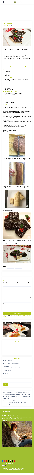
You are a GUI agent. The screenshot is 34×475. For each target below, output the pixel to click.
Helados (26, 396)
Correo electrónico (6, 303)
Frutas (21, 396)
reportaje (27, 400)
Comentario (5, 285)
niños (24, 398)
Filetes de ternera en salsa (8, 369)
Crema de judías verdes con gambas (9, 364)
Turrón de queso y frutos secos (26, 273)
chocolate (8, 268)
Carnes (22, 392)
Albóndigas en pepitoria (8, 360)
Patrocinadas (5, 400)
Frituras (19, 396)
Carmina (4, 25)
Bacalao (16, 392)
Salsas (4, 402)
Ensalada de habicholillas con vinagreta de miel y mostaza (13, 372)
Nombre (4, 299)
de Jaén (18, 394)
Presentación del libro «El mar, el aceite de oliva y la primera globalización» (15, 367)
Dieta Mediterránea (25, 394)
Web (4, 308)
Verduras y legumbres (8, 404)
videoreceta (15, 404)
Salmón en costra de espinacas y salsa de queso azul (12, 363)
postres (20, 268)
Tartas (19, 402)
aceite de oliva (5, 392)
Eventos (17, 396)
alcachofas (8, 392)
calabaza (20, 392)
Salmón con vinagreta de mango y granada (10, 273)
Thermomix (23, 402)
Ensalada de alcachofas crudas (9, 370)
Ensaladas (9, 396)
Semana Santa (8, 402)
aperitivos (11, 392)
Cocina (7, 25)
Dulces (12, 268)
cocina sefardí (25, 392)
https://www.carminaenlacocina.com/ (17, 469)
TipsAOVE (26, 402)
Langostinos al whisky (7, 374)
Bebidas (18, 392)
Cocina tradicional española (11, 394)
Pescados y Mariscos (12, 400)
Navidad (16, 268)
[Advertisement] (17, 12)
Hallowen (23, 396)
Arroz (13, 392)
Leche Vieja (6, 373)
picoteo (17, 400)
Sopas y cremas (13, 402)
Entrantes (13, 396)
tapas (17, 402)
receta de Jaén (23, 400)
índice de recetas (22, 404)
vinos (19, 404)
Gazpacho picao (6, 366)
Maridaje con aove (13, 398)
